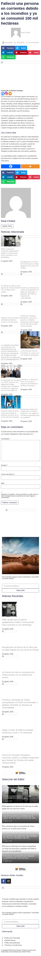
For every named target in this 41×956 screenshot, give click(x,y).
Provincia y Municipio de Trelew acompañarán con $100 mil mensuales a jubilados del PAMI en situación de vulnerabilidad (29, 293)
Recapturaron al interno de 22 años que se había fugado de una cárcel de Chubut (29, 265)
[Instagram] (6, 93)
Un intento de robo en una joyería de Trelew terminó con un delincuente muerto (10, 289)
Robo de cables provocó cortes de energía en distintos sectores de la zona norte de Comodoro (10, 414)
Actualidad (8, 42)
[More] (10, 93)
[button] (8, 48)
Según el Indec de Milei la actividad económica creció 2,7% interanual (10, 320)
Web (2, 483)
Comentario (5, 439)
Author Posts (7, 226)
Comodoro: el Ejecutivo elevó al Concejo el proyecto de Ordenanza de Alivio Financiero (29, 383)
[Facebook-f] (3, 881)
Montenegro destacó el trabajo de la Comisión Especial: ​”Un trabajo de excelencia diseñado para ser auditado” (29, 413)
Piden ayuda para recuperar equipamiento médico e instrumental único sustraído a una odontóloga (10, 253)
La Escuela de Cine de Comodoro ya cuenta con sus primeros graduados (29, 353)
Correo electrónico (8, 474)
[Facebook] (2, 93)
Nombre (4, 465)
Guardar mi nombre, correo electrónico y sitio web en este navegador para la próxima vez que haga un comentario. (19, 496)
